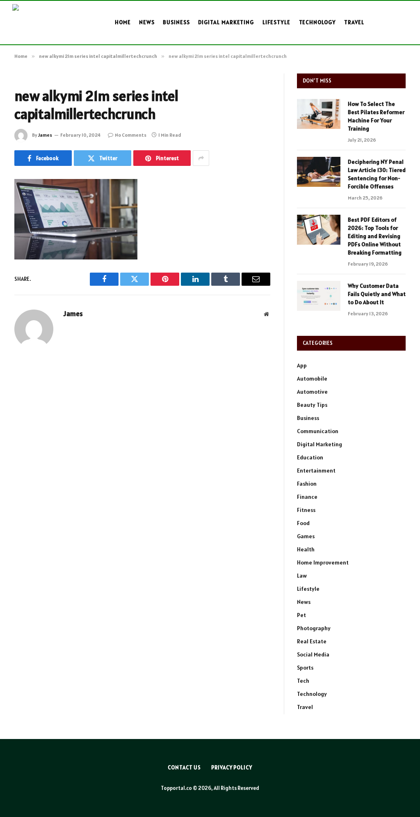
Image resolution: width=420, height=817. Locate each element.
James (45, 135)
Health (306, 549)
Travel (354, 22)
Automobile (312, 378)
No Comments (130, 135)
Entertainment (316, 470)
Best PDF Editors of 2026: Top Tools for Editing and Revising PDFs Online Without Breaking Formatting (375, 236)
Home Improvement (323, 562)
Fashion (307, 483)
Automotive (312, 391)
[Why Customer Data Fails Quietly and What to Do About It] (318, 296)
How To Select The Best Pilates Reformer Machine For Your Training (376, 116)
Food (303, 523)
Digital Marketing (226, 22)
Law (302, 575)
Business (176, 22)
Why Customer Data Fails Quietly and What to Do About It (377, 294)
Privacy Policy (231, 767)
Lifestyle (276, 22)
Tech (303, 680)
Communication (317, 431)
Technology (317, 22)
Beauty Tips (312, 404)
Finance (307, 496)
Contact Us (184, 767)
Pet (301, 615)
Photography (314, 628)
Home (123, 22)
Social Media (313, 654)
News (147, 22)
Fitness (306, 510)
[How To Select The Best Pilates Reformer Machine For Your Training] (318, 114)
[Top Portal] (41, 22)
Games (306, 536)
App (302, 365)
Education (310, 457)
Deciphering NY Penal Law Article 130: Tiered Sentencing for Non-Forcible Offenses (377, 174)
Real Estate (311, 641)
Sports (305, 667)
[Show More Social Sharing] (201, 158)
